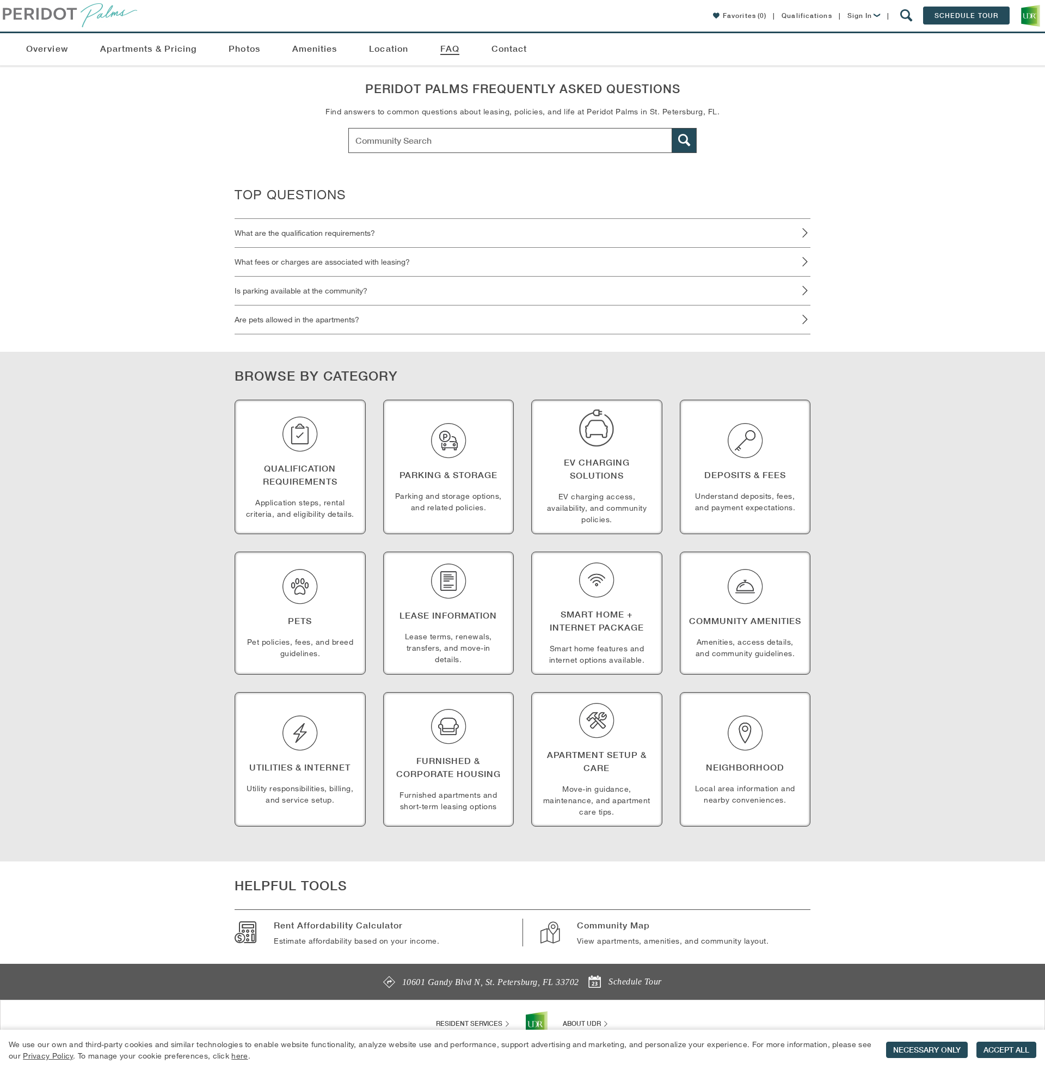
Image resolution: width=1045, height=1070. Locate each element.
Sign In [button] (859, 15)
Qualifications (807, 15)
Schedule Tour (966, 15)
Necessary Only (927, 1050)
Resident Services (470, 1023)
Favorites (744, 15)
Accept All (1006, 1050)
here (239, 1055)
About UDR (583, 1023)
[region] (522, 1050)
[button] (906, 15)
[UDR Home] (536, 1023)
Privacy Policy (48, 1055)
